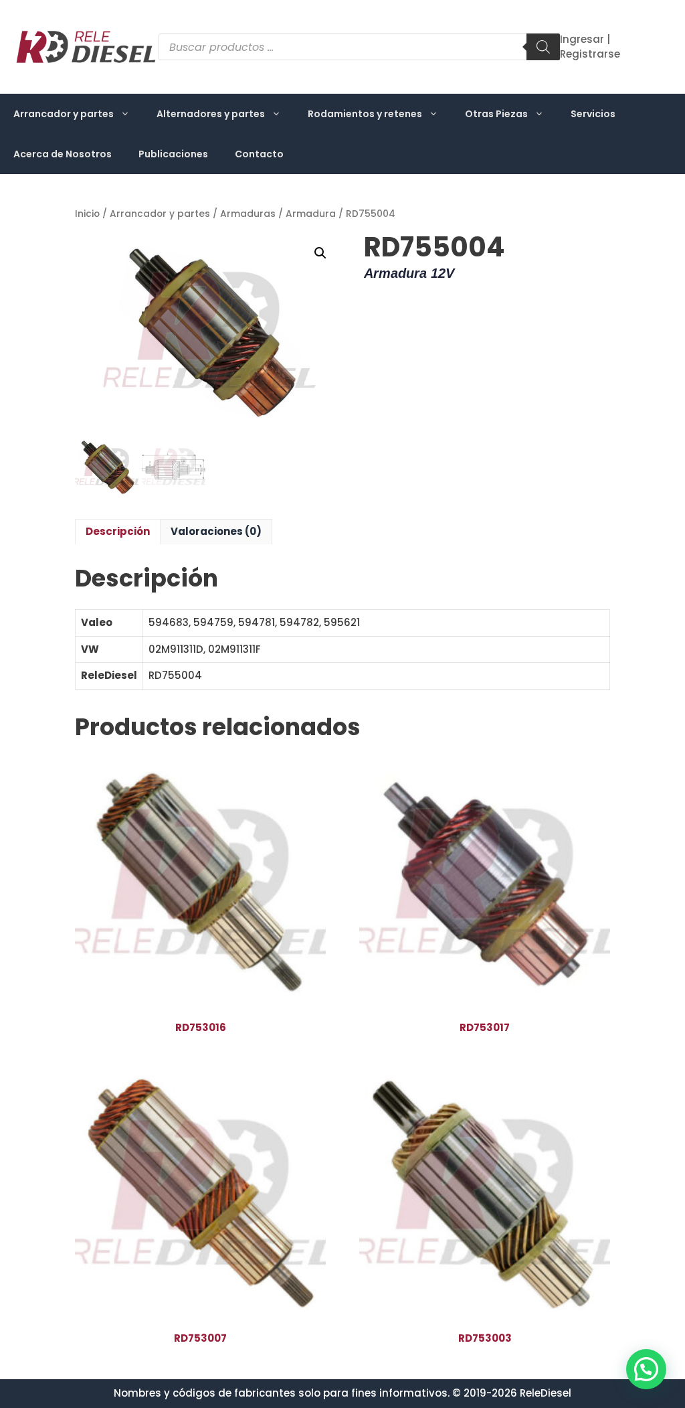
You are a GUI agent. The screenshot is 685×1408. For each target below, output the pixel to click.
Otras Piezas (496, 114)
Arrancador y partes (63, 114)
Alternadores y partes (211, 114)
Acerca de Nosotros (62, 154)
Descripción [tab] (118, 531)
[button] (320, 253)
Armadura (311, 214)
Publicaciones (173, 154)
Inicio (87, 214)
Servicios (593, 114)
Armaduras (248, 214)
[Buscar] (543, 46)
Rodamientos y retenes (365, 114)
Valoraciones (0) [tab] (216, 531)
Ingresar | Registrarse (590, 47)
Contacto (259, 154)
